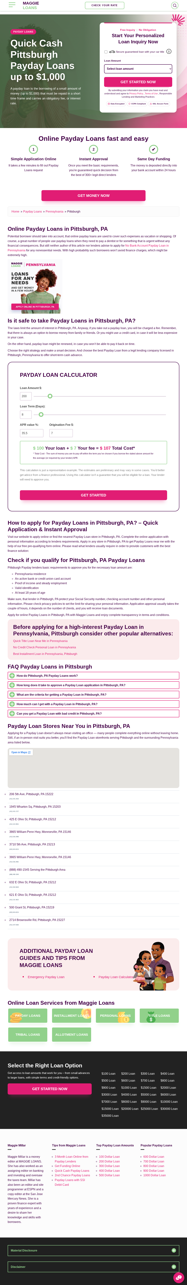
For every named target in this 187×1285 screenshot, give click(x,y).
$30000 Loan (169, 1108)
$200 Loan (128, 1073)
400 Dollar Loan (109, 1170)
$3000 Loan (109, 1094)
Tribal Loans (28, 1034)
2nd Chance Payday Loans (72, 1175)
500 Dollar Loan (109, 1175)
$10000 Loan (169, 1101)
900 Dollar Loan (153, 1170)
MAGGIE (31, 5)
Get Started (93, 495)
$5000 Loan (148, 1094)
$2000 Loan (168, 1087)
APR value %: (29, 424)
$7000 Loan (109, 1101)
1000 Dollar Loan (154, 1175)
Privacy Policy (136, 93)
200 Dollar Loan (109, 1161)
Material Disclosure (24, 1250)
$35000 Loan (110, 1115)
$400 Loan (167, 1073)
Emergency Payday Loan (46, 977)
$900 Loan (108, 1087)
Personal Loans (115, 1015)
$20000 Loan (129, 1108)
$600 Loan (128, 1080)
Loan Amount (112, 60)
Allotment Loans (71, 1034)
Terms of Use (151, 93)
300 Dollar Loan (109, 1166)
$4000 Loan (129, 1094)
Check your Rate (104, 5)
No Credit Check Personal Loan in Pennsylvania (44, 647)
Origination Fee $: (61, 424)
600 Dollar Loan (153, 1156)
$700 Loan (148, 1080)
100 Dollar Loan (109, 1156)
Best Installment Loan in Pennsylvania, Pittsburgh (45, 653)
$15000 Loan (110, 1108)
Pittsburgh (73, 211)
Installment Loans (71, 1015)
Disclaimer (18, 1266)
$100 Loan (108, 1073)
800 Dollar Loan (153, 1166)
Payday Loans (32, 211)
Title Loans (159, 1015)
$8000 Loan (129, 1101)
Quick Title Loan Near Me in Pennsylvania (40, 640)
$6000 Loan (168, 1094)
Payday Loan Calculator (116, 977)
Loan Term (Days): (32, 406)
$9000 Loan (148, 1101)
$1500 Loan (148, 1087)
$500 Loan (108, 1080)
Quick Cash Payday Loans (72, 1170)
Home (15, 211)
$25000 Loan (149, 1108)
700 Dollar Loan (153, 1161)
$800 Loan (167, 1080)
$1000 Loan (129, 1087)
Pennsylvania (54, 211)
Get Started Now (49, 1089)
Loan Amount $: (31, 388)
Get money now (94, 196)
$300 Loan (148, 1073)
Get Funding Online (67, 1166)
